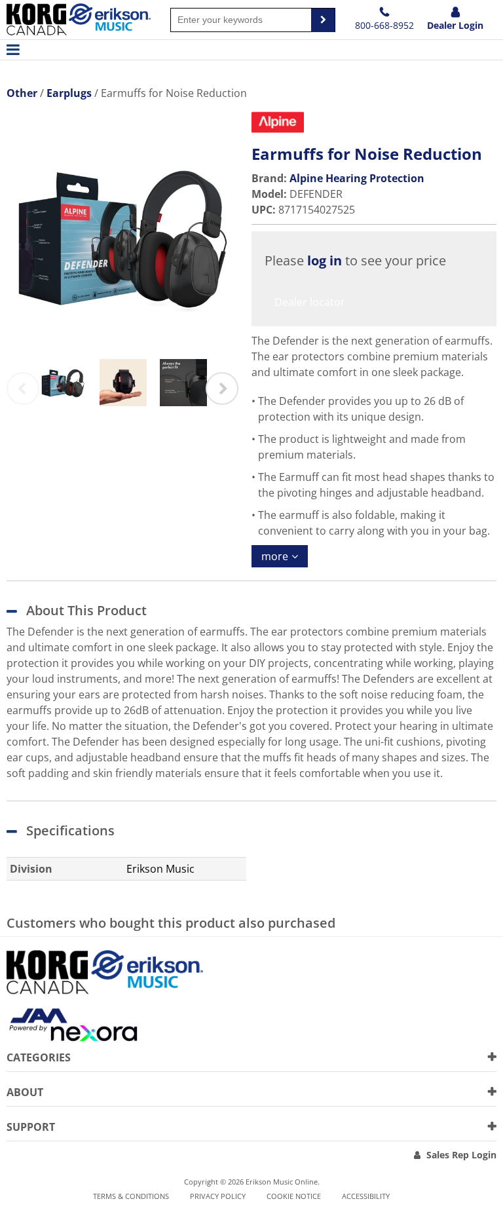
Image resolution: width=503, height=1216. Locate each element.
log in (324, 260)
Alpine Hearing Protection (356, 178)
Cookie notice (294, 1196)
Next (222, 388)
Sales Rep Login (461, 1155)
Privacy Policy (218, 1196)
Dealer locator (309, 302)
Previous (23, 388)
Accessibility (366, 1196)
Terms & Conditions (131, 1196)
